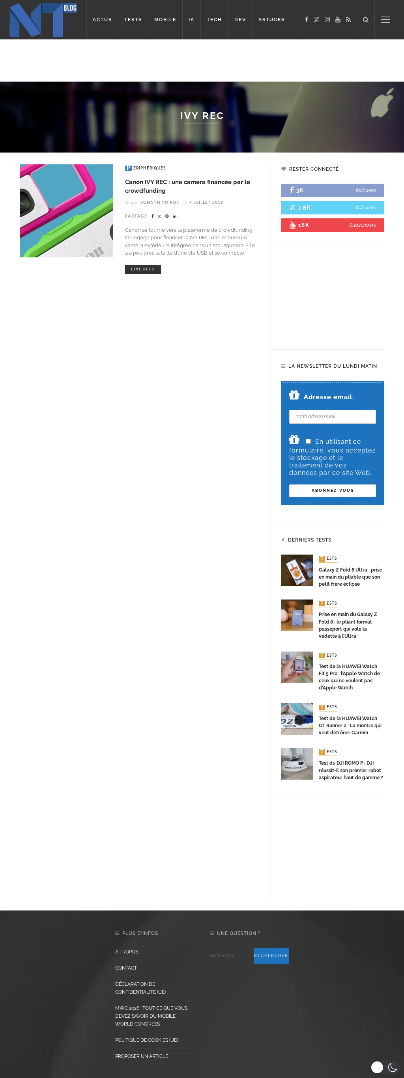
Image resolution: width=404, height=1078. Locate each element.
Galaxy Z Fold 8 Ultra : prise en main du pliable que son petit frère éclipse (350, 577)
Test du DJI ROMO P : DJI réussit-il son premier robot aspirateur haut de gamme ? (351, 770)
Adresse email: (329, 397)
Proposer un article (141, 1056)
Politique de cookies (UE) (146, 1040)
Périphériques (146, 168)
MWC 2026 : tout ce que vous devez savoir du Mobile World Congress (151, 1016)
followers (366, 190)
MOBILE (165, 19)
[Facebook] (306, 19)
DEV (240, 19)
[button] (385, 1067)
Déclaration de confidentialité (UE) (140, 988)
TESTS (133, 19)
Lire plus (143, 269)
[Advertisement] (202, 59)
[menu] (385, 19)
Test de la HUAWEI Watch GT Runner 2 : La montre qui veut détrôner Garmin (350, 725)
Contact (126, 968)
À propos (126, 952)
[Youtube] (338, 19)
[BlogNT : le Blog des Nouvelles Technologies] (43, 19)
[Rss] (348, 19)
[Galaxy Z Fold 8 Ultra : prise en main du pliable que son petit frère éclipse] (297, 570)
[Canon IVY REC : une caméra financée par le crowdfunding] (66, 210)
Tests (328, 559)
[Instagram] (327, 19)
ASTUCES (271, 19)
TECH (214, 19)
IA (192, 19)
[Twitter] (316, 19)
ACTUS (102, 19)
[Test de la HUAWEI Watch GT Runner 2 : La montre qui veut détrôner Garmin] (297, 718)
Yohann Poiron (160, 203)
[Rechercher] (365, 19)
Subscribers (362, 225)
